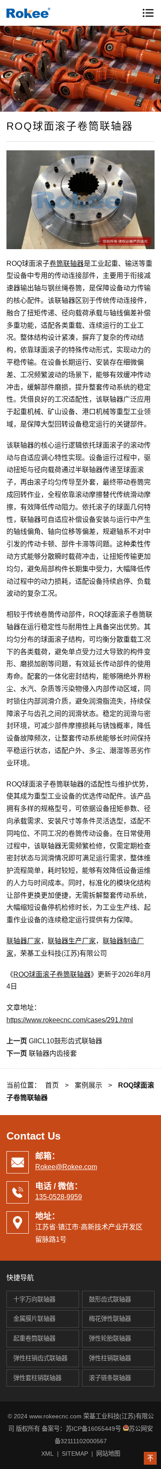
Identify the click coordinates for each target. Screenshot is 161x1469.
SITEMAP (75, 1453)
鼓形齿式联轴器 (110, 1299)
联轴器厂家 (23, 941)
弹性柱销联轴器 (110, 1358)
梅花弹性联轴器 (110, 1318)
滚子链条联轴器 (110, 1378)
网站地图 (108, 1453)
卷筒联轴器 (66, 263)
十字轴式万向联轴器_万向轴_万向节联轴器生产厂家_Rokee (42, 13)
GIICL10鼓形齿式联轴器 (65, 1041)
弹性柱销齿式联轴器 (40, 1358)
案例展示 (88, 1085)
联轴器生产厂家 (72, 941)
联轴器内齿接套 (53, 1053)
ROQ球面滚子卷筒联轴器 (52, 974)
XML (47, 1453)
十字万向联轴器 (34, 1299)
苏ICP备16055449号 (93, 1428)
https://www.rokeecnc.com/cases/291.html (69, 1020)
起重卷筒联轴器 (34, 1338)
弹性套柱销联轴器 (37, 1378)
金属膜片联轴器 (34, 1318)
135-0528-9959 (58, 1197)
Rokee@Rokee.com (66, 1166)
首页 (52, 1085)
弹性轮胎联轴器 (110, 1338)
